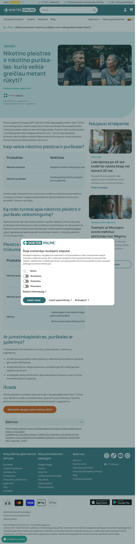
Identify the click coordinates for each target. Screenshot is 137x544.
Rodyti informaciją (33, 291)
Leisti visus (33, 300)
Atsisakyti (81, 300)
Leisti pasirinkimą (59, 300)
